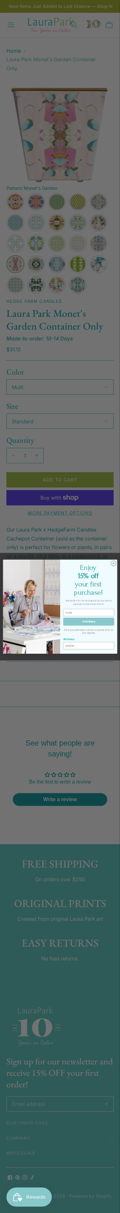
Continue (88, 621)
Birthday (68, 639)
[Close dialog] (113, 563)
